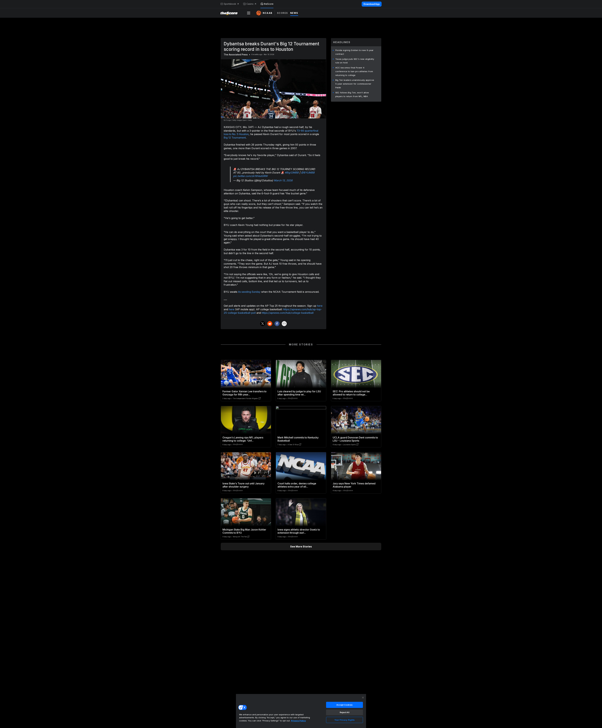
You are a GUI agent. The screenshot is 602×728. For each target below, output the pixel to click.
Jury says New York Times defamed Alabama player (354, 485)
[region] (301, 711)
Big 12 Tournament (235, 137)
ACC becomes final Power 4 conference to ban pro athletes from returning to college (354, 71)
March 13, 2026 (283, 180)
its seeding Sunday (249, 291)
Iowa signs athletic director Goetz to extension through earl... (298, 531)
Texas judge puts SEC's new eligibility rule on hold (354, 61)
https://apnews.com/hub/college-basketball (288, 312)
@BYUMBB (308, 172)
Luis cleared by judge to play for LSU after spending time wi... (299, 393)
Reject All (344, 712)
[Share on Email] (284, 323)
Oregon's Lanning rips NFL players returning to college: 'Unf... (242, 439)
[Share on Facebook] (277, 323)
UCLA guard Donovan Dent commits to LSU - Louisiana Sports (355, 439)
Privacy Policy (298, 720)
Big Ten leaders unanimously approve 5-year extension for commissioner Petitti (354, 84)
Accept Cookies (344, 705)
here (319, 305)
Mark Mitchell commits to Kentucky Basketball (298, 439)
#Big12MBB (292, 172)
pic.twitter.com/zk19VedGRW (250, 176)
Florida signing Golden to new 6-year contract (354, 52)
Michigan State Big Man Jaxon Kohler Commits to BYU (244, 531)
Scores (282, 13)
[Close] (363, 698)
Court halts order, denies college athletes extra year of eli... (296, 485)
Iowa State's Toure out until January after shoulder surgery (243, 485)
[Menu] (249, 13)
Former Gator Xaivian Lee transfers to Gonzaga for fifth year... (244, 393)
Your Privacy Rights (344, 720)
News (294, 13)
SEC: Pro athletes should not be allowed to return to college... (351, 393)
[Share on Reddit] (269, 323)
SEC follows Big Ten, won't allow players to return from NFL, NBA (352, 94)
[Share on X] (262, 323)
